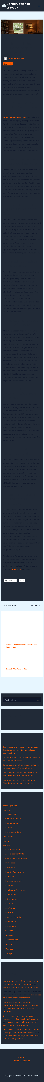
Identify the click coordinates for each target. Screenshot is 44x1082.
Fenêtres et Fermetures (15, 890)
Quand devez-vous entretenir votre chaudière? (16, 661)
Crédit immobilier (13, 818)
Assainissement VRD (14, 854)
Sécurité (9, 931)
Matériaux (10, 908)
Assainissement (12, 849)
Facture (8, 827)
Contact (22, 1057)
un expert (16, 569)
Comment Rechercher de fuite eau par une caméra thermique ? (20, 637)
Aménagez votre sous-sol (14, 117)
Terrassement (11, 940)
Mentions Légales (22, 1061)
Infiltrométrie (11, 899)
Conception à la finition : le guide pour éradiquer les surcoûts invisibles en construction (20, 750)
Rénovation (10, 921)
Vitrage (8, 953)
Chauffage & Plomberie (16, 858)
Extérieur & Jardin (13, 881)
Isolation (9, 903)
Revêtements (11, 926)
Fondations (10, 894)
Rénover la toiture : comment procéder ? (21, 987)
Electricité (10, 867)
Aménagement (10, 806)
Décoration (8, 836)
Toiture (8, 944)
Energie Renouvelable (15, 872)
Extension (10, 876)
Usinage (9, 949)
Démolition (10, 863)
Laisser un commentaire (15, 645)
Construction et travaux (18, 5)
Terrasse (9, 935)
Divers (6, 841)
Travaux (6, 845)
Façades (9, 885)
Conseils (8, 64)
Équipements (11, 823)
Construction (11, 814)
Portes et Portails (13, 917)
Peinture (9, 912)
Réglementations (13, 832)
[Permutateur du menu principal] (39, 5)
